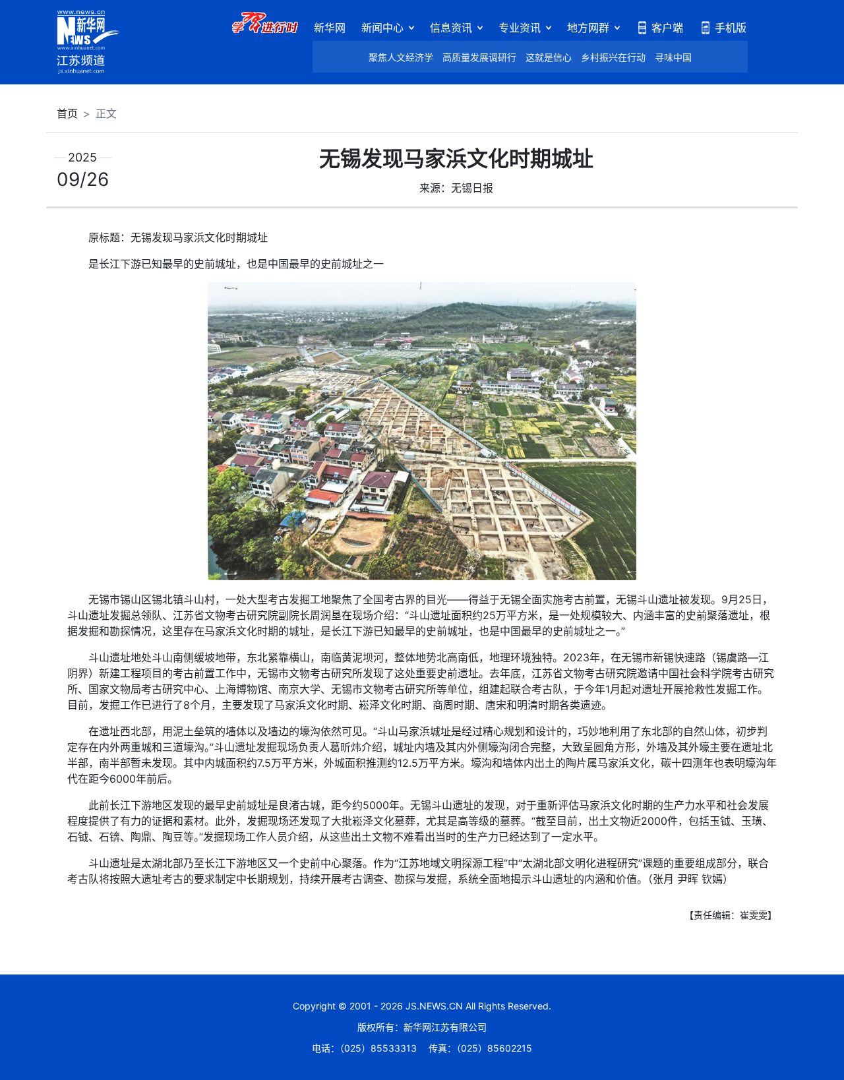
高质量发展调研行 (479, 57)
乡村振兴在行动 (613, 57)
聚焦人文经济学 (401, 57)
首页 (67, 113)
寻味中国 (673, 57)
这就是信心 (549, 57)
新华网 (330, 27)
